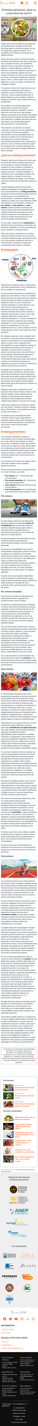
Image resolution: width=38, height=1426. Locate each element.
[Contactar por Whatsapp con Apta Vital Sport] (26, 3)
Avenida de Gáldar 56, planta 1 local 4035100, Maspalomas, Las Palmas (9, 1391)
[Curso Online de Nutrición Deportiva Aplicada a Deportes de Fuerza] (8, 1087)
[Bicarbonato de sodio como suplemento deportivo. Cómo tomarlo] (8, 1134)
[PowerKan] (9, 1277)
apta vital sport (5, 1169)
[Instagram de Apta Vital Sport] (21, 1319)
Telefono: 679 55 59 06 (9, 1395)
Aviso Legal (19, 1419)
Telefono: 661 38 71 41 (26, 1394)
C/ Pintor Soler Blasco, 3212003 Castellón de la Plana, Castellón (27, 1361)
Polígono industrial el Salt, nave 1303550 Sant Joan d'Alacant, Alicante (9, 1377)
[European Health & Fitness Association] (19, 1222)
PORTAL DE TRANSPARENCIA (12, 1348)
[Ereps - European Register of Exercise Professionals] (19, 1234)
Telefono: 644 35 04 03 (9, 1381)
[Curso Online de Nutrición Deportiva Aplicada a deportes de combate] (8, 1104)
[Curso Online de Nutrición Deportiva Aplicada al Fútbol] (8, 1095)
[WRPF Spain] (9, 1288)
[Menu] (21, 3)
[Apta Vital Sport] (8, 3)
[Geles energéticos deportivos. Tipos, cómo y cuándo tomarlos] (8, 1159)
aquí (18, 412)
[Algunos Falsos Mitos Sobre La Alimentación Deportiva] (8, 1118)
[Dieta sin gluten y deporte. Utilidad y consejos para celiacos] (8, 1126)
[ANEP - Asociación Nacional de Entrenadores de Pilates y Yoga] (19, 1211)
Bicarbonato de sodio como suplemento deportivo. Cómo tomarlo (24, 1135)
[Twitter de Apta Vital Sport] (10, 1319)
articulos (13, 1169)
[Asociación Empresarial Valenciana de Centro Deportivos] (9, 1255)
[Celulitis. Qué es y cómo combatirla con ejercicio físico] (8, 1150)
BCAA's (25, 995)
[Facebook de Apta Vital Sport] (4, 1319)
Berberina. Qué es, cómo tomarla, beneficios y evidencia (23, 1143)
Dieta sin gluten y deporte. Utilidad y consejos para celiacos (23, 1126)
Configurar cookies (19, 1416)
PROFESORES (6, 1345)
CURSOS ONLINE (8, 1329)
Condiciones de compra (19, 1422)
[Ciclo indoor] (27, 1277)
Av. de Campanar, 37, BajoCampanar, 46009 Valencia (9, 1364)
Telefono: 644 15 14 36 (27, 1365)
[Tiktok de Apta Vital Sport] (27, 1319)
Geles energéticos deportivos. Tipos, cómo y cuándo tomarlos (25, 1159)
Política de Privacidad (19, 1410)
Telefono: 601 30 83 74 (9, 1367)
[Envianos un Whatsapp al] (33, 1319)
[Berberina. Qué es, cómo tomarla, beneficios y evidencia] (8, 1142)
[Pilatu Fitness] (27, 1266)
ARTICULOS (6, 1333)
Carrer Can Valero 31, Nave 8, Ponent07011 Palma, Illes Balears (27, 1390)
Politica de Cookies (19, 1413)
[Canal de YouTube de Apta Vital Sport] (16, 1319)
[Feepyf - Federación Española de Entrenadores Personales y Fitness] (19, 1200)
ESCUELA (5, 1342)
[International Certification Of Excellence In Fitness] (19, 1189)
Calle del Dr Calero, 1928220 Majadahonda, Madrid (26, 1376)
